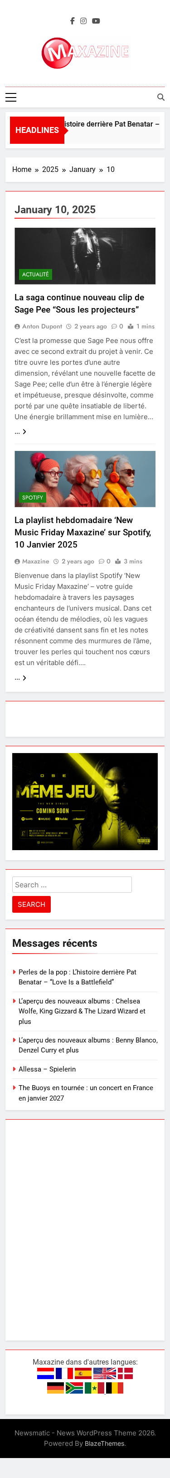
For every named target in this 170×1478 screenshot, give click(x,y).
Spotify (32, 498)
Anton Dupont (42, 326)
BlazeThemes (104, 1443)
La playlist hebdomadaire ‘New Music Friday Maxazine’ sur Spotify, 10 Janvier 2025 (83, 532)
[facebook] (73, 21)
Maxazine (35, 561)
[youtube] (96, 21)
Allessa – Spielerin (47, 1069)
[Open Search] (161, 97)
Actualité (35, 274)
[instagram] (83, 21)
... (17, 431)
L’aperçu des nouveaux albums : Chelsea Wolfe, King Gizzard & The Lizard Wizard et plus (82, 1011)
